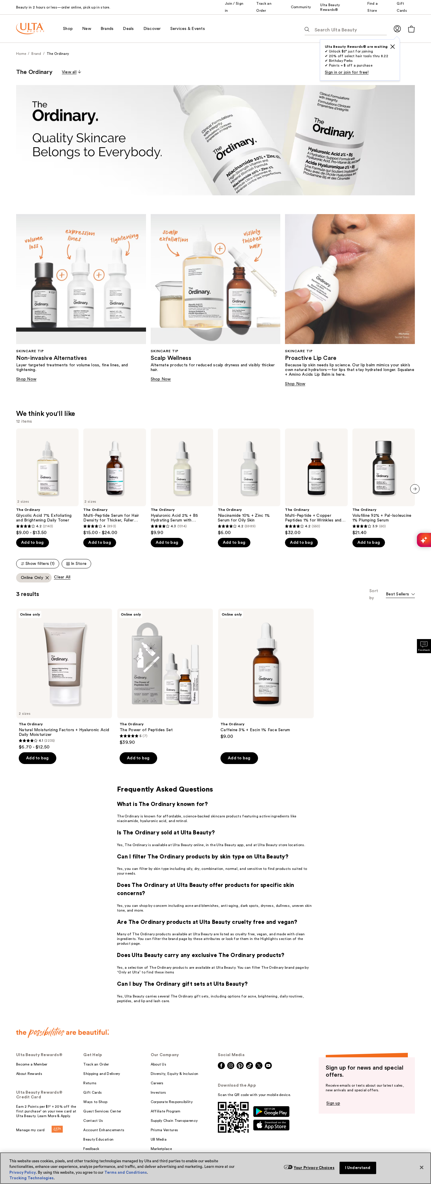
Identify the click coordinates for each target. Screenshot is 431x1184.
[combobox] (400, 594)
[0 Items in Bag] (411, 29)
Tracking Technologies (31, 1178)
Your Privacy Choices (314, 1168)
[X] (392, 46)
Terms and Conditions (125, 1172)
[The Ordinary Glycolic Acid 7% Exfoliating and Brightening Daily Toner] (47, 482)
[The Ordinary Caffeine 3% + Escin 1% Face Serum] (266, 674)
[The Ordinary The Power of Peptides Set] (165, 677)
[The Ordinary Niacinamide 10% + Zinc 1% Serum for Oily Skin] (249, 482)
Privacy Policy (22, 1172)
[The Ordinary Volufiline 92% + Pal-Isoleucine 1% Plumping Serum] (383, 482)
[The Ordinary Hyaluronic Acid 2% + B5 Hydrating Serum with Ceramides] (182, 482)
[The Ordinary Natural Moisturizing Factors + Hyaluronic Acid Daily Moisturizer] (64, 679)
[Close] (421, 1167)
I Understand (358, 1168)
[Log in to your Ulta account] (397, 28)
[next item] (415, 489)
